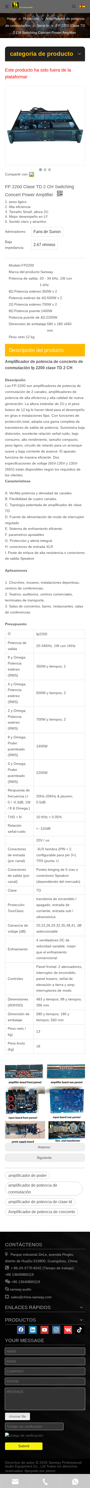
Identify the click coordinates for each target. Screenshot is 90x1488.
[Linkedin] (33, 1330)
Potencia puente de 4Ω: (27, 317)
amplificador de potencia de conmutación (32, 1188)
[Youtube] (44, 1330)
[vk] (68, 1330)
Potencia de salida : (24, 278)
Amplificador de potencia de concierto (41, 1212)
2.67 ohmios (44, 245)
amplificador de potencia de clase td (40, 1202)
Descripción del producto (36, 350)
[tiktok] (80, 1330)
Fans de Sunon (47, 232)
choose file (17, 1416)
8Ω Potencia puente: (25, 311)
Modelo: (15, 265)
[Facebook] (21, 1330)
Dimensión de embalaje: (28, 324)
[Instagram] (56, 1330)
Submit (23, 1446)
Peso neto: (17, 337)
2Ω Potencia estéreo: (25, 304)
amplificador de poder (27, 1175)
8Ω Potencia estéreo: (25, 291)
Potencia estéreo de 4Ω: (28, 298)
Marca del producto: (24, 272)
